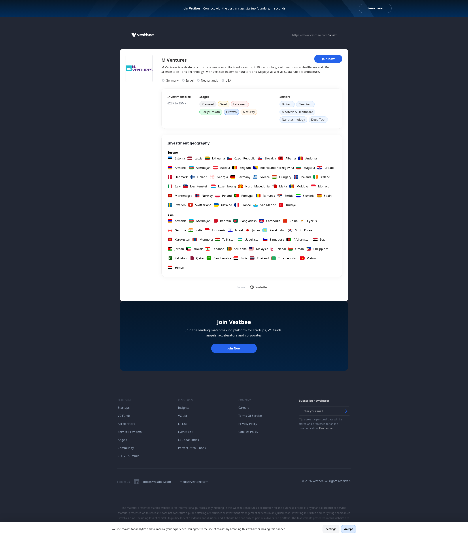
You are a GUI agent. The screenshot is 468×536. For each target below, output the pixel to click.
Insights (183, 408)
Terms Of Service (250, 416)
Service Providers (130, 432)
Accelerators (126, 424)
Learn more (375, 8)
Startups (124, 408)
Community (126, 448)
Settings (331, 529)
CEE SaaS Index (188, 440)
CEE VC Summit (128, 456)
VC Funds (124, 416)
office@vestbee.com (157, 482)
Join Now (234, 348)
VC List (182, 416)
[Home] (142, 35)
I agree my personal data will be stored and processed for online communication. (320, 424)
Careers (243, 408)
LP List (182, 424)
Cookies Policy (248, 432)
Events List (185, 432)
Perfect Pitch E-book (192, 448)
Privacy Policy (247, 424)
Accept (348, 529)
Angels (122, 440)
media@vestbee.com (194, 482)
